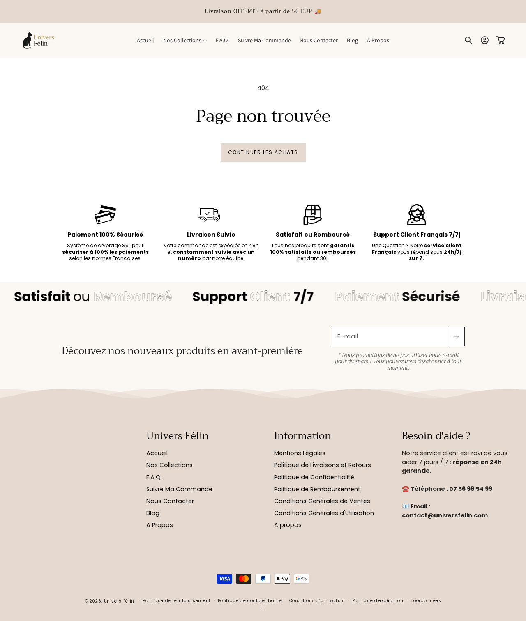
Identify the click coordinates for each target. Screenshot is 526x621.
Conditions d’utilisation (317, 600)
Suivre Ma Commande (179, 489)
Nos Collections (169, 465)
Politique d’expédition (378, 600)
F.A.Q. (154, 477)
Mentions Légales (299, 453)
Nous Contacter (170, 501)
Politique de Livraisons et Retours (322, 465)
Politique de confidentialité (250, 600)
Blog (152, 513)
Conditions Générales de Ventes (322, 501)
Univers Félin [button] (177, 436)
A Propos (159, 525)
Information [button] (302, 436)
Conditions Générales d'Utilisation (324, 513)
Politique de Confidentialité (314, 477)
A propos (288, 525)
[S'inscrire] (456, 336)
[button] (185, 40)
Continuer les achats (263, 152)
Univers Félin (119, 601)
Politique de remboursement (176, 600)
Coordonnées (426, 600)
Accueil (157, 453)
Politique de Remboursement (317, 489)
